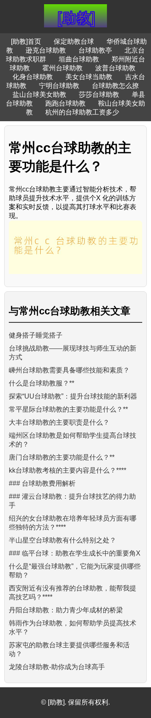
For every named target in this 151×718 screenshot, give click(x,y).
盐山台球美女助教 (39, 94)
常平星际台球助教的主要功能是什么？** (68, 409)
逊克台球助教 (46, 50)
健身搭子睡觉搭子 (35, 335)
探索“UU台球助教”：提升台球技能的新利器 (73, 396)
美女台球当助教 (88, 76)
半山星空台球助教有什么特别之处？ (62, 540)
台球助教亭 (95, 50)
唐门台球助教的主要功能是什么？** (62, 457)
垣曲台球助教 (79, 59)
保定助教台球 (74, 41)
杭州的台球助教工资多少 (82, 112)
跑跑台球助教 (65, 103)
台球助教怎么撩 (115, 85)
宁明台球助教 (59, 85)
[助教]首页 (26, 41)
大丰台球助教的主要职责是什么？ (59, 422)
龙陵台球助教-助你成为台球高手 (57, 666)
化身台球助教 (33, 76)
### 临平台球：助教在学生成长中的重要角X (75, 553)
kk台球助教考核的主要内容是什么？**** (67, 470)
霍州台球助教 (62, 68)
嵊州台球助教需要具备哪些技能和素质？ (69, 370)
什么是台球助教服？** (41, 383)
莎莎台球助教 (99, 94)
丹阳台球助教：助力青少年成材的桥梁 (66, 610)
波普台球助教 (115, 68)
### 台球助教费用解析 (42, 483)
